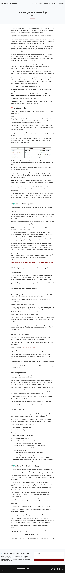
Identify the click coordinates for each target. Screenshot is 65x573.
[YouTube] (54, 569)
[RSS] (62, 569)
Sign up (2, 570)
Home (36, 3)
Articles (54, 3)
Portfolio (61, 3)
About (40, 3)
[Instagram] (60, 569)
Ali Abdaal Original (21, 568)
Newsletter (47, 3)
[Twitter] (52, 569)
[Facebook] (57, 569)
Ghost (28, 568)
